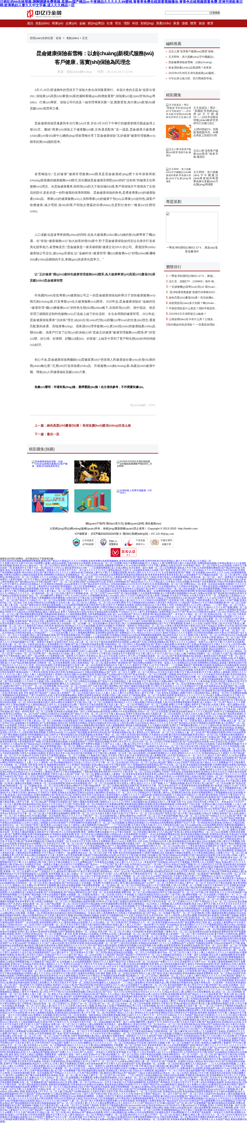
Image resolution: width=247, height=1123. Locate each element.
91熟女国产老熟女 (162, 813)
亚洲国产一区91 (117, 767)
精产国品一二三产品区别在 (140, 748)
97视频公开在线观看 (76, 806)
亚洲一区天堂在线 (83, 834)
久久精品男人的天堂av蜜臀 (183, 915)
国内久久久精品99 (12, 744)
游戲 (185, 23)
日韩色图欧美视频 (149, 808)
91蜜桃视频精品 (82, 957)
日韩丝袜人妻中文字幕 (95, 572)
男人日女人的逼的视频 (144, 1005)
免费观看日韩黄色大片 (116, 565)
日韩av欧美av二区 (24, 623)
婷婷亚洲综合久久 (70, 565)
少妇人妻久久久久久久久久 (129, 862)
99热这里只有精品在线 (22, 950)
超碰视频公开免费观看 (26, 723)
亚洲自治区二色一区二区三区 (213, 848)
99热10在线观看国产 (157, 600)
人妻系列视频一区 (17, 579)
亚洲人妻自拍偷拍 (51, 883)
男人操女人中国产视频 (227, 600)
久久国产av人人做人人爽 (173, 653)
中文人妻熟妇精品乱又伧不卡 (116, 570)
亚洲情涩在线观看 (162, 795)
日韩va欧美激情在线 (158, 628)
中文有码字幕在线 (180, 730)
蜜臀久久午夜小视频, (179, 704)
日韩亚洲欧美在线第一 (152, 621)
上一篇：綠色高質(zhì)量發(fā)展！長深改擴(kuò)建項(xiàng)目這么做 (83, 425)
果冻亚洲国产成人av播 (232, 686)
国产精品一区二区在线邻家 (60, 760)
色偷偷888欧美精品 (54, 614)
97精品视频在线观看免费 (82, 901)
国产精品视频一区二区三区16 (62, 903)
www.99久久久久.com (217, 572)
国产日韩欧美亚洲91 (45, 616)
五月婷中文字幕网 (47, 792)
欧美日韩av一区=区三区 (205, 734)
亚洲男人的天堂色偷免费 (69, 855)
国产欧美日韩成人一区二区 (142, 674)
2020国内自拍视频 (203, 632)
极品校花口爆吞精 (169, 658)
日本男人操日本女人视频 (81, 936)
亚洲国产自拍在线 (233, 679)
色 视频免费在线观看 (55, 764)
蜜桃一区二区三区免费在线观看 (83, 607)
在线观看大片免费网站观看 (198, 774)
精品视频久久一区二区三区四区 (168, 827)
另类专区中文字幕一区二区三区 (24, 813)
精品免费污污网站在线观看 (94, 890)
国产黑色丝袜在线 (72, 658)
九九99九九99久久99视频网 (85, 595)
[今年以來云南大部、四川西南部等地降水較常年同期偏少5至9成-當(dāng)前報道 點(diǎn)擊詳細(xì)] (50, 500)
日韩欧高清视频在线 (157, 642)
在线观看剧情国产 (77, 741)
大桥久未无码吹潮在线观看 (65, 649)
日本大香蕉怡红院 (139, 755)
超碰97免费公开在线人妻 (136, 980)
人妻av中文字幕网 (56, 836)
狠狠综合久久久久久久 (189, 753)
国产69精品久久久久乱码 (218, 815)
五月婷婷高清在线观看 (81, 618)
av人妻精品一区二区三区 (98, 602)
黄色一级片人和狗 (83, 711)
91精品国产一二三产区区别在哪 (51, 632)
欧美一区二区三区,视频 (98, 948)
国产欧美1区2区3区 (61, 795)
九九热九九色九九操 (191, 713)
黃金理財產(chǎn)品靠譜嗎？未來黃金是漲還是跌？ (199, 54)
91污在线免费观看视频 (73, 992)
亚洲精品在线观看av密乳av (22, 887)
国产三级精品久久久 (143, 769)
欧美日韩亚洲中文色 (94, 605)
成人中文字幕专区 (13, 716)
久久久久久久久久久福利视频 (188, 806)
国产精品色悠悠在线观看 (152, 927)
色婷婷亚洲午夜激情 (205, 797)
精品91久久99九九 (53, 568)
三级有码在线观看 (81, 987)
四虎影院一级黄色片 (45, 570)
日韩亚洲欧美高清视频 (33, 732)
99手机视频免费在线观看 (126, 808)
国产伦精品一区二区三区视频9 (126, 579)
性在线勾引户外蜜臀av (73, 864)
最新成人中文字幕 (186, 568)
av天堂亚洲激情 (163, 878)
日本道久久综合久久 (79, 716)
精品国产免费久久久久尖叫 (202, 598)
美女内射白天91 (30, 572)
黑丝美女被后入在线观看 (12, 799)
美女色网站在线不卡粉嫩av (117, 1001)
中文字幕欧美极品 (68, 975)
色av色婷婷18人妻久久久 (120, 658)
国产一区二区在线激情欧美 (102, 815)
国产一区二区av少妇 (195, 709)
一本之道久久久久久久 (88, 570)
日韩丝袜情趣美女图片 (77, 600)
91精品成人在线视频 (96, 897)
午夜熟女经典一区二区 (138, 961)
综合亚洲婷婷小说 (200, 829)
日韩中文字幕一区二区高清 (183, 720)
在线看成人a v (169, 776)
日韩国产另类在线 (189, 762)
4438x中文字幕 (138, 646)
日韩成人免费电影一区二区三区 (51, 901)
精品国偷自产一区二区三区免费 (179, 697)
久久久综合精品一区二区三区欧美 (105, 922)
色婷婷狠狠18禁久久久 (148, 846)
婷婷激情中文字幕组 (105, 968)
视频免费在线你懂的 (94, 725)
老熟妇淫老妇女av (144, 605)
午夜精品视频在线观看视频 (24, 588)
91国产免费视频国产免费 (30, 936)
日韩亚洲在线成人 (24, 632)
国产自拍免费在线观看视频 (202, 880)
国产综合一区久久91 (113, 992)
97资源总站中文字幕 (207, 878)
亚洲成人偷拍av (210, 910)
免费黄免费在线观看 (197, 646)
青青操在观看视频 (51, 605)
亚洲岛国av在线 (89, 616)
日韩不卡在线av (227, 811)
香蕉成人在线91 (188, 767)
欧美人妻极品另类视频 (19, 783)
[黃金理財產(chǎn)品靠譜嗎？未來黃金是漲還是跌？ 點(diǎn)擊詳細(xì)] (92, 471)
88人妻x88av (30, 792)
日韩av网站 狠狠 (99, 716)
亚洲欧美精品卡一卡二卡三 (205, 839)
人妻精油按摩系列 (122, 577)
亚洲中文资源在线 (135, 713)
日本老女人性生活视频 (177, 581)
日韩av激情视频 (170, 751)
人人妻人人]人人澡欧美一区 (38, 762)
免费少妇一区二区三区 (119, 850)
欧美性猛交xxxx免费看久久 (31, 843)
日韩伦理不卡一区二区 (147, 954)
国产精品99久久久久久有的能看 (222, 746)
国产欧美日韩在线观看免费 (213, 959)
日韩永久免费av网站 (163, 681)
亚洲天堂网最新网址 (201, 792)
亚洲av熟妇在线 (11, 758)
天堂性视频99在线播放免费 (83, 822)
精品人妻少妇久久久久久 (132, 600)
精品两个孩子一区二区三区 (58, 581)
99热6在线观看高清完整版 (117, 827)
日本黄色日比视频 (50, 744)
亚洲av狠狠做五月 (224, 660)
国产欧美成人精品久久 (222, 785)
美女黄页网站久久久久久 (192, 924)
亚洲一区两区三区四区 (227, 1001)
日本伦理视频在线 (188, 848)
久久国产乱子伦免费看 (100, 978)
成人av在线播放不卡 (189, 574)
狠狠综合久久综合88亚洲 (198, 890)
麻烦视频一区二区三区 (171, 975)
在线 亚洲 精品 (61, 660)
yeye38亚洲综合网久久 (162, 616)
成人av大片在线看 (108, 656)
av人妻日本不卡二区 (62, 952)
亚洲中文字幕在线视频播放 (67, 771)
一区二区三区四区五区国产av (132, 968)
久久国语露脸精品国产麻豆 (93, 751)
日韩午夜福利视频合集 (88, 899)
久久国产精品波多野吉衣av (105, 987)
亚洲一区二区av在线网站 (23, 811)
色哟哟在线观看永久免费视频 (89, 637)
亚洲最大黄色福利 (183, 866)
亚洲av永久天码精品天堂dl (26, 864)
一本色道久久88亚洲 (118, 649)
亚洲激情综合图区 (117, 669)
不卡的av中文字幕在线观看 (218, 883)
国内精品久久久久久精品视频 (80, 625)
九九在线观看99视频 (148, 593)
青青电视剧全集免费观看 (110, 697)
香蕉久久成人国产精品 (150, 973)
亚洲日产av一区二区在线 (22, 730)
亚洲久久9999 (156, 588)
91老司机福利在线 (199, 850)
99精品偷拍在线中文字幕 (159, 892)
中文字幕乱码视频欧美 (214, 602)
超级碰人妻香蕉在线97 (117, 646)
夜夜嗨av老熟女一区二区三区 (202, 683)
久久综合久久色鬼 (235, 966)
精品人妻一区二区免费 (29, 897)
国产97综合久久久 (84, 688)
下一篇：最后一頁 (47, 434)
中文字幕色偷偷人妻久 (15, 656)
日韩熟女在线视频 (87, 681)
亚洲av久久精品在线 (233, 822)
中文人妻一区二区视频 (26, 996)
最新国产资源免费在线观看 (197, 665)
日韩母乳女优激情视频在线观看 (20, 978)
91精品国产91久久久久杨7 (126, 621)
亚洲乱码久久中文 (15, 1001)
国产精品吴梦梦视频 (45, 746)
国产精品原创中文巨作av (96, 584)
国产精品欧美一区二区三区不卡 (44, 737)
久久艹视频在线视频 (173, 783)
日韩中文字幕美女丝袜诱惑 (209, 978)
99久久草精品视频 (15, 704)
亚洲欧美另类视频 (126, 945)
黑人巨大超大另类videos (132, 818)
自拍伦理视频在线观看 (209, 968)
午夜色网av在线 (162, 707)
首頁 (58, 38)
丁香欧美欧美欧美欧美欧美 (220, 639)
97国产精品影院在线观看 (202, 855)
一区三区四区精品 (103, 952)
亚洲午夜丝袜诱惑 (208, 795)
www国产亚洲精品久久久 (31, 943)
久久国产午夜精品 (199, 901)
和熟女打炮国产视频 (182, 864)
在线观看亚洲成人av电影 (146, 570)
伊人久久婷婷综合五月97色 (208, 864)
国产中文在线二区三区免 (172, 764)
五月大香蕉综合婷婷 (45, 623)
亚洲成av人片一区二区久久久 (131, 586)
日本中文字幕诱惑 (49, 755)
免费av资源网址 (115, 679)
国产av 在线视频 (99, 767)
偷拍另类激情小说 (94, 859)
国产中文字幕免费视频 (170, 623)
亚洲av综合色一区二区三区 (222, 614)
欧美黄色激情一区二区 (161, 980)
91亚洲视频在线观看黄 (224, 908)
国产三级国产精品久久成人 (133, 739)
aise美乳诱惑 (118, 602)
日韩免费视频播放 (97, 614)
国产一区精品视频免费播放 (56, 927)
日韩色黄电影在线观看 (203, 748)
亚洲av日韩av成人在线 (50, 848)
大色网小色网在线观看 (184, 878)
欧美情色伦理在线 (97, 732)
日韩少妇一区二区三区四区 (143, 762)
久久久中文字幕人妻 (208, 927)
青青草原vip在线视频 (11, 688)
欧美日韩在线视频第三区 (80, 730)
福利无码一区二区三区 (181, 996)
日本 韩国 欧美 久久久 (215, 892)
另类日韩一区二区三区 (109, 931)
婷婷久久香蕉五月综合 (22, 651)
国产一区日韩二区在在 (24, 806)
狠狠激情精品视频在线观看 (138, 804)
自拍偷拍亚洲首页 (163, 871)
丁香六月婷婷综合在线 (40, 695)
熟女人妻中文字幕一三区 (147, 693)
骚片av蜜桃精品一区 (138, 903)
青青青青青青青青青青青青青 (163, 574)
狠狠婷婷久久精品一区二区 (180, 797)
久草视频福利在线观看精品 (14, 695)
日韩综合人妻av (108, 746)
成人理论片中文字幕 (137, 744)
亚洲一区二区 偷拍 (213, 609)
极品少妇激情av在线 (42, 917)
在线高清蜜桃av (86, 734)
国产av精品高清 (145, 690)
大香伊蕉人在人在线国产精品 (205, 862)
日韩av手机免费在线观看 (230, 581)
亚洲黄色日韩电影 (53, 584)
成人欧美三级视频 (159, 595)
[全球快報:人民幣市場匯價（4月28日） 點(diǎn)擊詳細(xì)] (135, 500)
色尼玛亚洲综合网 (49, 998)
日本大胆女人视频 (118, 890)
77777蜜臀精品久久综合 (207, 876)
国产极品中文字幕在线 (51, 996)
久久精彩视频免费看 (76, 614)
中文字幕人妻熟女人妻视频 (216, 672)
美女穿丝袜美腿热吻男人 (131, 853)
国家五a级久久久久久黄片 (62, 878)
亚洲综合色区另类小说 (57, 753)
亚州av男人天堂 (45, 829)
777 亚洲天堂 (127, 987)
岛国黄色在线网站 (77, 723)
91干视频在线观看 (171, 799)
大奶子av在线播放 (197, 727)
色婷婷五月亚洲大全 (162, 1003)
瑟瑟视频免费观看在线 (167, 834)
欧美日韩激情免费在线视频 (228, 996)
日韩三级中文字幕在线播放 (55, 862)
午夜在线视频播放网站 (64, 695)
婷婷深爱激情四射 (29, 980)
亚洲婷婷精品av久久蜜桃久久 (217, 753)
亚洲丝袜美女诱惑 (156, 649)
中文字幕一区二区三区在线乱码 (112, 762)
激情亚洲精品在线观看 (75, 922)
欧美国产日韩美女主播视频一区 (90, 628)
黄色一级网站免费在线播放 (95, 832)
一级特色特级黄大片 (141, 836)
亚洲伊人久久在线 (193, 623)
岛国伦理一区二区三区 (148, 815)
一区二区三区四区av (10, 607)
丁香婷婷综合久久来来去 (172, 887)
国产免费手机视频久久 (63, 869)
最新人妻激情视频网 (221, 961)
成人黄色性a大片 (141, 732)
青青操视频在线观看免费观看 (198, 973)
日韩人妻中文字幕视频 (71, 593)
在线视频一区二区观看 (191, 609)
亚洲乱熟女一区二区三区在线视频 (146, 890)
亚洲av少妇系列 (58, 669)
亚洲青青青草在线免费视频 (195, 785)
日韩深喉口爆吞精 (146, 832)
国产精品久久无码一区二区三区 (86, 713)
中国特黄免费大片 (205, 600)
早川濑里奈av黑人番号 (104, 727)
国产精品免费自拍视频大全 (142, 663)
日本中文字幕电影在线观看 (120, 605)
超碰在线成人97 (11, 669)
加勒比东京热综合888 (26, 848)
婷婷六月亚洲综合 (88, 656)
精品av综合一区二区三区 (179, 818)
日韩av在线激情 (206, 744)
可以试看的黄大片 (39, 690)
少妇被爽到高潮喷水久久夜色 (110, 688)
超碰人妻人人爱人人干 (75, 653)
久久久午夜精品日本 (31, 859)
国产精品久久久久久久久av (157, 667)
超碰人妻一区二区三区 (121, 885)
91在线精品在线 (47, 920)
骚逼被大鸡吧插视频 (135, 725)
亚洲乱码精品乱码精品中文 (14, 771)
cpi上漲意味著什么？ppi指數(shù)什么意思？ (195, 70)
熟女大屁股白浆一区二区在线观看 (162, 713)
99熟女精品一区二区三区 (151, 625)
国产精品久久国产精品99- (159, 788)
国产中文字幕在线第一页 (156, 996)
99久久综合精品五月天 (162, 688)
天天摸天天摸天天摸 (141, 825)
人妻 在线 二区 (15, 605)
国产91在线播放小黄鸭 (102, 737)
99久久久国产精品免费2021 (87, 1001)
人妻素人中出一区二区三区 (230, 853)
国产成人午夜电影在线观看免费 (87, 644)
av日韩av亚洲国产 (138, 565)
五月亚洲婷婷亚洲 (171, 572)
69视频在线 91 (190, 959)
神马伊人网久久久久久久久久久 (144, 572)
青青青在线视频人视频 (173, 693)
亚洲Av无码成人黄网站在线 (218, 658)
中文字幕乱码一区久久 (111, 760)
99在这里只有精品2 (206, 625)
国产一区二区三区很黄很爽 (42, 686)
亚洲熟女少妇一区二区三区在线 (66, 579)
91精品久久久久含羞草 (180, 632)
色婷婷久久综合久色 (216, 769)
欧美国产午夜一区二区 (230, 656)
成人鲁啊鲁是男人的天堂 (162, 755)
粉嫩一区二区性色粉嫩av (94, 623)
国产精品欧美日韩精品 (224, 593)
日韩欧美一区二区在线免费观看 (53, 663)
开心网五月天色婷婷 (161, 686)
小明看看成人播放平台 (129, 839)
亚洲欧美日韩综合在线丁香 (97, 799)
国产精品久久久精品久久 (28, 600)
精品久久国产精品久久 (219, 755)
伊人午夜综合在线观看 (91, 565)
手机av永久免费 (163, 748)
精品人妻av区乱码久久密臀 (212, 720)
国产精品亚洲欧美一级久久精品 (73, 920)
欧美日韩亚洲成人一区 (159, 806)
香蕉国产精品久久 (221, 808)
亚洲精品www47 (74, 672)
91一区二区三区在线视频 (53, 929)
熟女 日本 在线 (24, 602)
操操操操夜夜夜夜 (204, 660)
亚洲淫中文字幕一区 (150, 785)
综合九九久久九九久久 (77, 776)
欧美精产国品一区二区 (197, 565)
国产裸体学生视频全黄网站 (155, 727)
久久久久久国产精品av (56, 936)
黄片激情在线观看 (82, 630)
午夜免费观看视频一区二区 (31, 739)
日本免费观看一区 (99, 598)
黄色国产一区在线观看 (26, 922)
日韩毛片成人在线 (212, 713)
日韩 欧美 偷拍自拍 (54, 625)
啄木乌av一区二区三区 (128, 727)
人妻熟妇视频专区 (12, 676)
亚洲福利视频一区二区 (122, 630)
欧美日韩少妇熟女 (185, 688)
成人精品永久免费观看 (73, 906)
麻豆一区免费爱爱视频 (158, 591)
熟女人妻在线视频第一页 (149, 637)
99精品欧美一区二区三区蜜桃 (21, 785)
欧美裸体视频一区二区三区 (169, 584)
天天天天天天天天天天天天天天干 (43, 697)
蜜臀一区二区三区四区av (221, 618)
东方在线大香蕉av (17, 966)
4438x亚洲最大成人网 (157, 982)
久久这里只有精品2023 (137, 595)
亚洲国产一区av (147, 834)
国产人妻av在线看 (54, 943)
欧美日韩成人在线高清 (99, 621)
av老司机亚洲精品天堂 (90, 998)
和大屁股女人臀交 (151, 776)
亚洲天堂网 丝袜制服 (10, 646)
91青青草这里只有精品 (187, 644)
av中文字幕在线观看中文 (54, 897)
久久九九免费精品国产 (82, 862)
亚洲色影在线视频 (63, 711)
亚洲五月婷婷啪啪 (116, 581)
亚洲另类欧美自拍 (168, 857)
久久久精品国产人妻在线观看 (58, 628)
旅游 (202, 23)
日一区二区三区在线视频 (46, 707)
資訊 (30, 23)
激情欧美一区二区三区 (137, 616)
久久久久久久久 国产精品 (66, 890)
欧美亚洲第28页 (80, 718)
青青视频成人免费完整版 (158, 612)
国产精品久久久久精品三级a (110, 994)
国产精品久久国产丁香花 (36, 676)
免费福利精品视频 (207, 563)
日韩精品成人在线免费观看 (124, 834)
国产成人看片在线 (119, 864)
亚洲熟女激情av (211, 987)
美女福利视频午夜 (176, 985)
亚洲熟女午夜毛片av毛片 (214, 771)
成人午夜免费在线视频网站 (174, 593)
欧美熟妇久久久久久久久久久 (190, 695)
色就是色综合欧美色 (211, 822)
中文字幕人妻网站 (158, 565)
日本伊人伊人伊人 (128, 656)
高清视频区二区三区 (70, 586)
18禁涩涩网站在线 (109, 607)
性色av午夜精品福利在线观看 (102, 612)
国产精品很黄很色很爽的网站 (46, 658)
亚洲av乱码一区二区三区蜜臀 (106, 563)
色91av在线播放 (116, 651)
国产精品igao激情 (141, 897)
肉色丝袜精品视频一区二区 (127, 776)
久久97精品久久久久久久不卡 (146, 959)
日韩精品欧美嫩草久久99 (30, 591)
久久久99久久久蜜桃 (32, 681)
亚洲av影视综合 (182, 1003)
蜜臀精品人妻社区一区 (188, 873)
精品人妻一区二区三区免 (161, 700)
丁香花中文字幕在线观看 (90, 704)
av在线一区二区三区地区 (77, 767)
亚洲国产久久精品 (110, 869)
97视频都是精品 (214, 924)
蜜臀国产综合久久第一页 (187, 822)
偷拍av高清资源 (101, 711)
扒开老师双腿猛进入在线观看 (32, 873)
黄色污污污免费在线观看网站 (76, 971)
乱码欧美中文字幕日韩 (46, 832)
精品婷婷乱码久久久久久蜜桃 (177, 635)
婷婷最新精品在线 (39, 637)
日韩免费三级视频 (166, 674)
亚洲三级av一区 (179, 727)
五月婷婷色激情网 (9, 753)
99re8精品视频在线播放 (86, 915)
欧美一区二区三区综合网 (50, 785)
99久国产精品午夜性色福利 (102, 945)
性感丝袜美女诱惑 (53, 945)
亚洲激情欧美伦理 (177, 994)
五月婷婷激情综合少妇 (175, 598)
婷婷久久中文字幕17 (141, 957)
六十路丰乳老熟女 (231, 989)
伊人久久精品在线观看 (184, 869)
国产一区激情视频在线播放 (62, 758)
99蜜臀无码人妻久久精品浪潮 (180, 563)
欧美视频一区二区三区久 (28, 1005)
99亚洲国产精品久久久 (75, 639)
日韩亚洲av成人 (61, 966)
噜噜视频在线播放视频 (57, 727)
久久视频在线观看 (117, 572)
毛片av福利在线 (192, 825)
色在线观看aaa (212, 686)
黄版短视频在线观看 (58, 618)
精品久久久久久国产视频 (219, 607)
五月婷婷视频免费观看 (208, 568)
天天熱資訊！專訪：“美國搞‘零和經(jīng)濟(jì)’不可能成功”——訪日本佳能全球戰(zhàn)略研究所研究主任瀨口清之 (205, 115)
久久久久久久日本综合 (61, 637)
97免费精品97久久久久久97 (107, 980)
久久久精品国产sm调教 (161, 866)
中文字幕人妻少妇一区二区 (36, 720)
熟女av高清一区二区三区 (86, 700)
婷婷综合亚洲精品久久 (31, 584)
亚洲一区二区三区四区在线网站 (144, 771)
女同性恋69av (132, 992)
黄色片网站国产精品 (54, 857)
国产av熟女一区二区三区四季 (25, 653)
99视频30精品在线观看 (66, 876)
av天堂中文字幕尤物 (127, 855)
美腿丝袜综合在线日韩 (225, 866)
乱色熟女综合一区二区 (11, 825)
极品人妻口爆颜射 (131, 880)
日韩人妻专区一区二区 (205, 635)
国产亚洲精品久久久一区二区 (90, 679)
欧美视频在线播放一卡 (135, 660)
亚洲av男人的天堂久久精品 (149, 598)
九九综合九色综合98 (98, 908)
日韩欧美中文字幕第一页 (208, 788)
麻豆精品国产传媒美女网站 (169, 950)
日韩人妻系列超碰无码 (146, 857)
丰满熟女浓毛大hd (26, 815)
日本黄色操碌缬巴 (63, 665)
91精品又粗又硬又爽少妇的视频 (164, 679)
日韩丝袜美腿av (119, 584)
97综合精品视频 (151, 683)
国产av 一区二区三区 (159, 760)
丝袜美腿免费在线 (115, 941)
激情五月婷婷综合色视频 (34, 758)
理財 (127, 23)
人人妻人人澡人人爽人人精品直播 (140, 998)
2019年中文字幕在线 (99, 653)
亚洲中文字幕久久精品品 (210, 869)
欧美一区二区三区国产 (95, 593)
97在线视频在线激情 (157, 646)
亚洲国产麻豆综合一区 (181, 628)
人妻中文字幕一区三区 (26, 802)
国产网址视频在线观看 (22, 616)
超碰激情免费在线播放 (171, 808)
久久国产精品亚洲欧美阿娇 (22, 663)
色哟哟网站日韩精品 (53, 574)
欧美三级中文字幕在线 (209, 767)
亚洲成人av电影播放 (189, 897)
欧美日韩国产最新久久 (15, 737)
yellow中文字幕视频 (178, 862)
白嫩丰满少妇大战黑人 (115, 806)
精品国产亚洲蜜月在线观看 (53, 802)
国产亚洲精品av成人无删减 (117, 950)
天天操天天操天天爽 (206, 697)
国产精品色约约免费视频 (140, 871)
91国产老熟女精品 (203, 866)
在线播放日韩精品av (120, 635)
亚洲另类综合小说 (72, 799)
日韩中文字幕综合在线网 (21, 660)
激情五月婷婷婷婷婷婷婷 (200, 964)
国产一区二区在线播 (220, 783)
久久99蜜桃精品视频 (118, 751)
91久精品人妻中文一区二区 (189, 883)
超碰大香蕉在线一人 (204, 982)
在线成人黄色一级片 (221, 704)
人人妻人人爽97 (192, 975)
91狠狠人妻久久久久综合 (37, 973)
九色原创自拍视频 (113, 998)
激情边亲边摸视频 (32, 646)
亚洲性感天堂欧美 (233, 739)
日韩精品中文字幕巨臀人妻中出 (154, 792)
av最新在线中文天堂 (14, 866)
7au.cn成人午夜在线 (90, 876)
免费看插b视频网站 (234, 825)
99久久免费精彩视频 (235, 693)
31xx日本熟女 (141, 723)
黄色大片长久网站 (86, 797)
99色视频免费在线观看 (66, 651)
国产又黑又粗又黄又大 (193, 607)
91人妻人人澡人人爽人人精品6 (29, 674)
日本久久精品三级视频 (35, 822)
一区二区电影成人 (220, 595)
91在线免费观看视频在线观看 (183, 702)
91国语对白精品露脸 (89, 903)
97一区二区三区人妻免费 (192, 857)
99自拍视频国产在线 (235, 978)
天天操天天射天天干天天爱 (55, 667)
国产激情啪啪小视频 (205, 628)
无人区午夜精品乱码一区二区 (161, 651)
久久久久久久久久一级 (124, 929)
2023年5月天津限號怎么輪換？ (187, 313)
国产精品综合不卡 (98, 873)
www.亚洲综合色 (230, 612)
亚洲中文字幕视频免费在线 (183, 725)
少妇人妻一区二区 (83, 642)
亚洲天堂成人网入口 (118, 623)
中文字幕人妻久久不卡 (147, 653)
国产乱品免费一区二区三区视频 (47, 968)
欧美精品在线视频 (183, 669)
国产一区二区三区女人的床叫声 (220, 806)
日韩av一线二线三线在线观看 (180, 588)
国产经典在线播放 (155, 934)
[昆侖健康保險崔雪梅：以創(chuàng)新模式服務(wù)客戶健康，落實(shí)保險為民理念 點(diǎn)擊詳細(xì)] (50, 471)
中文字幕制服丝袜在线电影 (140, 602)
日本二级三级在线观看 (133, 753)
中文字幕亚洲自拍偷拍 (188, 781)
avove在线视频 (65, 957)
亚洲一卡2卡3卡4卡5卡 (100, 577)
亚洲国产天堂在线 (122, 707)
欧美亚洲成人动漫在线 (189, 776)
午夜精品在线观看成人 (11, 822)
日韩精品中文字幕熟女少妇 (31, 727)
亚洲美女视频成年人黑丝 (221, 646)
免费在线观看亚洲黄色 (89, 695)
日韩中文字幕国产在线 (15, 971)
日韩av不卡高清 (69, 850)
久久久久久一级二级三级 (187, 616)
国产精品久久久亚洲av (118, 676)
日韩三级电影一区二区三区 (177, 637)
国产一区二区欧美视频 (147, 843)
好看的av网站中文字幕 (184, 667)
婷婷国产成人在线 (229, 813)
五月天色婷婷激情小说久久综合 (189, 639)
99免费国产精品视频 (10, 797)
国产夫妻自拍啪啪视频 (91, 843)
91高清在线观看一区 (23, 746)
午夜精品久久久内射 (59, 989)
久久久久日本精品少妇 (51, 577)
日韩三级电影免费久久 (90, 720)
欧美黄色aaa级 (200, 931)
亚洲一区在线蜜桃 (9, 989)
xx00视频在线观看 (121, 848)
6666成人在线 (92, 746)
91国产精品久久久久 (30, 927)
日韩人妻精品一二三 (206, 605)
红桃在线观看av (138, 649)
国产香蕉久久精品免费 (162, 644)
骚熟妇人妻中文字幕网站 (25, 992)
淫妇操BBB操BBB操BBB (40, 818)
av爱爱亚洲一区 (203, 688)
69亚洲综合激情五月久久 (107, 985)
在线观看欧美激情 (190, 771)
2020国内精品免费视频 (206, 790)
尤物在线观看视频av (95, 672)
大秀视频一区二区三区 (133, 876)
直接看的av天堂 (88, 697)
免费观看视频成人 (109, 700)
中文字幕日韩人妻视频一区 (107, 753)
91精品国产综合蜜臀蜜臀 (19, 906)
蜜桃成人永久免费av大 (24, 885)
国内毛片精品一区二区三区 (80, 857)
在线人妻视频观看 (115, 725)
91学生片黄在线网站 (203, 579)
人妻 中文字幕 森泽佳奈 (29, 628)
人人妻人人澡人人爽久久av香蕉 (117, 693)
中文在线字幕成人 (232, 623)
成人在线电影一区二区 (68, 623)
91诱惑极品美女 (101, 630)
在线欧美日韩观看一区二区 (133, 700)
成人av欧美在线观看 (180, 903)
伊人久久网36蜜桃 (114, 859)
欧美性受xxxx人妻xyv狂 (25, 565)
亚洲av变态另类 (57, 672)
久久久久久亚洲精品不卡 (101, 887)
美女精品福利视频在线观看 (217, 920)
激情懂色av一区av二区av (113, 871)
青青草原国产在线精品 (155, 862)
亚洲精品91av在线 (157, 660)
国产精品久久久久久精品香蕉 (203, 994)
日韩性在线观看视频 (32, 639)
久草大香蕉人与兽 (164, 605)
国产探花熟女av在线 (184, 723)
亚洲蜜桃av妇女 (165, 929)
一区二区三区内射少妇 (212, 781)
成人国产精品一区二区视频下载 (45, 769)
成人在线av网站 (119, 568)
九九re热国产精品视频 (60, 630)
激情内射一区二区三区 (46, 593)
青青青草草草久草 (84, 781)
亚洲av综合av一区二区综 (48, 839)
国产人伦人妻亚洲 (117, 873)
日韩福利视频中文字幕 (22, 642)
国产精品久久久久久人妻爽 (191, 769)
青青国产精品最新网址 (66, 751)
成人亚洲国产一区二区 (68, 693)
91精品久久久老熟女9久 (49, 811)
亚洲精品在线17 (131, 778)
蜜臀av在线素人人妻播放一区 (110, 774)
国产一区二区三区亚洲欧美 (190, 913)
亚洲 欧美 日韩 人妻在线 (182, 600)
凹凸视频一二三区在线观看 (95, 635)
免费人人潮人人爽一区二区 (73, 621)
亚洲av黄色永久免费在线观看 (57, 700)
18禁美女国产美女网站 (153, 778)
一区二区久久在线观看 (17, 635)
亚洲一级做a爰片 (158, 917)
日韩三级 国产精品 (223, 843)
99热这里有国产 (192, 910)
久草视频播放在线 (231, 788)
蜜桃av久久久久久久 (28, 998)
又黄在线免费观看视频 (207, 588)
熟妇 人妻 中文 (31, 929)
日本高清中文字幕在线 (205, 669)
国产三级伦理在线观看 (125, 943)
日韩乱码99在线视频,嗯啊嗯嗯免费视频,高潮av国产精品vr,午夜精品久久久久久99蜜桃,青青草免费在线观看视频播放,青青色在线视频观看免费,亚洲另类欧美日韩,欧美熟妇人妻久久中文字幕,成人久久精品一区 (105, 561)
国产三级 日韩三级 (174, 894)
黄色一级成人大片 (166, 663)
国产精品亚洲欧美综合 (75, 892)
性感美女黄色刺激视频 (182, 718)
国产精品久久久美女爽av (70, 778)
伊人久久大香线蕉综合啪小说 (168, 825)
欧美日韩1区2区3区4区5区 (197, 808)
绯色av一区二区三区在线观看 (153, 711)
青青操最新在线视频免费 (199, 764)
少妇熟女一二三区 (189, 751)
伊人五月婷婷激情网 (69, 832)
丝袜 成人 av (113, 614)
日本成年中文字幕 (128, 781)
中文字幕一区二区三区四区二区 (156, 936)
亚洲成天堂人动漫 (104, 1005)
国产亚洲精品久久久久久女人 (140, 859)
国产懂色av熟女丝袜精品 (96, 579)
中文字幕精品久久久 (34, 938)
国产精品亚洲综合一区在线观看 (178, 630)
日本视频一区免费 (91, 883)
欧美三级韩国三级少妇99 (215, 957)
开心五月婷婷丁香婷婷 (135, 679)
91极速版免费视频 (70, 744)
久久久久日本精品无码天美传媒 (220, 570)
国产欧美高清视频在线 (68, 635)
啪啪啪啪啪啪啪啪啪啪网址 (144, 623)
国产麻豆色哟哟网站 (202, 820)
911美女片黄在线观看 (87, 871)
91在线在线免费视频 (137, 964)
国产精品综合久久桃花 (144, 577)
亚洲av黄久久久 (230, 862)
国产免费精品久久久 (125, 632)
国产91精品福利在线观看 (196, 741)
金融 (82, 23)
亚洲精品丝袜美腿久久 (68, 616)
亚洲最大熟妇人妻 (111, 695)
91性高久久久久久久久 (122, 598)
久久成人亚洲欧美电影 (33, 679)
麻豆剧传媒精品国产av (137, 883)
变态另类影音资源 (26, 598)
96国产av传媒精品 (93, 827)
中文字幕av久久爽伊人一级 (56, 853)
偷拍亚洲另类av (73, 568)
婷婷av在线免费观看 (76, 783)
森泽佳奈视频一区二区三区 (60, 679)
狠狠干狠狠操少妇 (154, 853)
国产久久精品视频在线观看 (232, 669)
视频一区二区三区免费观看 (162, 568)
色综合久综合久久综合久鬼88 (152, 632)
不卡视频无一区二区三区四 (93, 850)
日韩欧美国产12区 (184, 804)
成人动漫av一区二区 (210, 702)
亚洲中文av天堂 (225, 625)
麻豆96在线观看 (128, 607)
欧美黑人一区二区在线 (92, 588)
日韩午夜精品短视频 (98, 741)
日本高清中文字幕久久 (22, 570)
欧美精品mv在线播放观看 (225, 665)
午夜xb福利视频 (169, 815)
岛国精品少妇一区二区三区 (78, 980)
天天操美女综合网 (67, 704)
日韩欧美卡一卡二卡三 (82, 591)
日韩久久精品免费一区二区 (93, 651)
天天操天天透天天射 (118, 755)
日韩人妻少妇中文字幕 (29, 700)
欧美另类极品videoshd (167, 922)
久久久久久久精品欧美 (139, 795)
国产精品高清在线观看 (188, 690)
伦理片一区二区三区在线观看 (192, 651)
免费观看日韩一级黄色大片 (64, 656)
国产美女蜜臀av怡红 (190, 922)
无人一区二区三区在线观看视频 (217, 980)
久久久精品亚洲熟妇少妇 (225, 716)
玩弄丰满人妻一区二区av (173, 683)
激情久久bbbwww (53, 908)
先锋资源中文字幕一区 (111, 660)
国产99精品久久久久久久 (26, 808)
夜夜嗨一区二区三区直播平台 (18, 871)
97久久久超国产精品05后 (159, 876)
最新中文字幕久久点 (143, 665)
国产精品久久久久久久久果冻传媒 (192, 681)
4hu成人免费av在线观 (200, 593)
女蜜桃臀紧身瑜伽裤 (87, 758)
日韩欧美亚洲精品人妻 (101, 683)
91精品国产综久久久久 (225, 774)
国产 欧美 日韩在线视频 (20, 707)
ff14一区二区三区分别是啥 (63, 676)
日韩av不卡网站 (126, 618)
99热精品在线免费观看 (111, 574)
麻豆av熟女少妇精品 (234, 924)
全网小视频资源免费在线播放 (127, 799)
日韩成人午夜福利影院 (29, 725)
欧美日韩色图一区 (74, 859)
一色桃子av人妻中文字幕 (147, 630)
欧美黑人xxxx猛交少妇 (112, 595)
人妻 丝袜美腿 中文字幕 (139, 681)
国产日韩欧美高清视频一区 (230, 797)
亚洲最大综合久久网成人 (67, 917)
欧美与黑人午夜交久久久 (146, 658)
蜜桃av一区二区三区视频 (72, 755)
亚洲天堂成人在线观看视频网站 (173, 577)
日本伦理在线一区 (158, 915)
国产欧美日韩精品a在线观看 (39, 751)
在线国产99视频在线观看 (200, 943)
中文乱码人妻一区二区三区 (70, 602)
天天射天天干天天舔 (79, 841)
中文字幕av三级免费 (38, 579)
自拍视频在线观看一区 (160, 968)
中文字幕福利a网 (151, 758)
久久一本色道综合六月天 (227, 802)
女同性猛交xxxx (226, 635)
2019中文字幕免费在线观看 (17, 709)
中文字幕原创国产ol (119, 764)
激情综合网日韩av (158, 716)
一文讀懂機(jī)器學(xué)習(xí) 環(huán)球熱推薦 (198, 286)
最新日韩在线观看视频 (199, 778)
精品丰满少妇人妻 (174, 992)
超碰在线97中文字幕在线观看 (120, 637)
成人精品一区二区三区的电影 (226, 992)
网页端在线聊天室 (129, 785)
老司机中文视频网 (181, 839)
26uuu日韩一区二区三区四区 (72, 686)
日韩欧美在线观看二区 (208, 612)
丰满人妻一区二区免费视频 (27, 850)
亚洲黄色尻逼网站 (204, 996)
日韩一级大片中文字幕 (31, 781)
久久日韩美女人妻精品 (40, 771)
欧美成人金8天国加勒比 (20, 795)
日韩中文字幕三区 (226, 598)
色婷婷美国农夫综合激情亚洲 (206, 730)
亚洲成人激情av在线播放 (83, 880)
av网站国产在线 (138, 642)
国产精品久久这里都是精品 (161, 586)
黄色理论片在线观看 (48, 586)
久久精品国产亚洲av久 (189, 602)
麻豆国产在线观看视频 (86, 739)
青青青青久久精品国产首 (135, 588)
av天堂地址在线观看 (16, 774)
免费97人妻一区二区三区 (152, 797)
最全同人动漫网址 (19, 637)
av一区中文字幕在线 (101, 920)
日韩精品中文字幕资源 (138, 688)
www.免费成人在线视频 (203, 941)
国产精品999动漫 (230, 568)
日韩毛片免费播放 (100, 841)
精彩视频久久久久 (135, 651)
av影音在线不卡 (177, 565)
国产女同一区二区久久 (118, 672)
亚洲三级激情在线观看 (124, 901)
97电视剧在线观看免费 (208, 723)
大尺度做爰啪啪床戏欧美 (187, 980)
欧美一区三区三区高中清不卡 (178, 790)
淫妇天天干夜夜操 (148, 781)
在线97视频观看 (175, 649)
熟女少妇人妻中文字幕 (95, 829)
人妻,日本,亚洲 (69, 934)
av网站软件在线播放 (158, 820)
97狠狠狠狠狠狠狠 (163, 669)
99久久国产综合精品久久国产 (231, 941)
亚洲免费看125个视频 (58, 644)
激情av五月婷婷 (113, 588)
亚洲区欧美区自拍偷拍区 (177, 829)
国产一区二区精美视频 (126, 936)
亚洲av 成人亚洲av (27, 931)
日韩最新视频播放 (68, 950)
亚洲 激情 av (155, 964)
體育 (193, 23)
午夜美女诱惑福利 (51, 725)
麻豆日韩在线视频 (222, 804)
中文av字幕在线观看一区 (123, 832)
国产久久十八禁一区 (154, 989)
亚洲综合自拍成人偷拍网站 (91, 792)
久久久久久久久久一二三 (162, 744)
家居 (176, 23)
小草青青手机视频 (185, 1001)
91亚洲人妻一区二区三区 (13, 644)
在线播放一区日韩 (182, 579)
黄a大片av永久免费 (121, 841)
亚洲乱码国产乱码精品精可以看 (89, 581)
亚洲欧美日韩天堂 (181, 792)
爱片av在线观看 (8, 725)
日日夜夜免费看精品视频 (54, 741)
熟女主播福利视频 (24, 832)
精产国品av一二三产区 (97, 864)
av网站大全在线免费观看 (123, 711)
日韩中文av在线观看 (221, 565)
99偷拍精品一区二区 (115, 644)
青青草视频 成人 (57, 873)
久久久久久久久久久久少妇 (102, 639)
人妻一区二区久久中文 (191, 658)
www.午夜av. (220, 632)
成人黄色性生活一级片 (127, 811)
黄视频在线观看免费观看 (133, 591)
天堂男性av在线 (54, 732)
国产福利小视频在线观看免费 (134, 686)
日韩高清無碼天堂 (172, 741)
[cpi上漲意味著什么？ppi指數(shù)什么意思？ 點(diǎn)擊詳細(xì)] (92, 500)
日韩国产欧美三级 (212, 623)
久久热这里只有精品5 (105, 618)
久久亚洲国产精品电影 (78, 764)
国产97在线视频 (47, 778)
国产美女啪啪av (126, 709)
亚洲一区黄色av (203, 804)
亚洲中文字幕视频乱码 (111, 915)
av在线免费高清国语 (212, 825)
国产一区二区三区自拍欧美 (102, 783)
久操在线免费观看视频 (227, 744)
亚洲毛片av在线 (153, 697)
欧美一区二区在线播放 (104, 609)
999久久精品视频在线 (138, 644)
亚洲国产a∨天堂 (8, 943)
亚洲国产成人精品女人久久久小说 (88, 966)
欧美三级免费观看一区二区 (227, 906)
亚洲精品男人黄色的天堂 (232, 751)
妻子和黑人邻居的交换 (226, 934)
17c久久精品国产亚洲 (167, 832)
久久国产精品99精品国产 (26, 683)
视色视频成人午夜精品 (162, 676)
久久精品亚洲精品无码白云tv (149, 894)
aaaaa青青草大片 (73, 584)
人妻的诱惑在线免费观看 (28, 853)
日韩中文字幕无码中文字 (231, 795)
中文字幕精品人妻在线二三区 (147, 850)
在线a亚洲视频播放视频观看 (146, 635)
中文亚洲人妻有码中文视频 (59, 915)
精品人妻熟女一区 (215, 693)
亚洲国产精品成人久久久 (40, 899)
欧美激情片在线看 (144, 618)
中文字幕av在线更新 (190, 672)
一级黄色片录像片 (44, 642)
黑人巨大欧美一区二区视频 (188, 885)
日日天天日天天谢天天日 (141, 584)
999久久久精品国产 (134, 697)
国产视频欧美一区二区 (46, 788)
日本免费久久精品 (180, 760)
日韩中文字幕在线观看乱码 (63, 734)
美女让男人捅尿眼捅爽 (220, 954)
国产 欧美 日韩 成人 (171, 570)
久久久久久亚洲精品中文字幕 (188, 686)
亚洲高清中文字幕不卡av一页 (28, 568)
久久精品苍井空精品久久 (185, 795)
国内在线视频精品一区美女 (81, 913)
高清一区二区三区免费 (41, 711)
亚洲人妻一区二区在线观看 (88, 665)
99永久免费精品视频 (133, 563)
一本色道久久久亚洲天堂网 (154, 737)
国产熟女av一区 (79, 667)
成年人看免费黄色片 (106, 913)
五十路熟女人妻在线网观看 (82, 825)
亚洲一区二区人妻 (184, 700)
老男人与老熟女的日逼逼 (73, 612)
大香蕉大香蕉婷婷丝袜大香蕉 (180, 625)
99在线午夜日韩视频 (81, 753)
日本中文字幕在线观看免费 (101, 811)
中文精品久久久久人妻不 (131, 612)
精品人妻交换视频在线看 (43, 635)
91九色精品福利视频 (180, 820)
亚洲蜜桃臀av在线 (209, 751)
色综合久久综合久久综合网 (164, 848)
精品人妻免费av (225, 922)
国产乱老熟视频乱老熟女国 (53, 723)
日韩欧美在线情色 (230, 588)
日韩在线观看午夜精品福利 (14, 672)
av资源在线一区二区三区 (135, 866)
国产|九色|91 (33, 799)
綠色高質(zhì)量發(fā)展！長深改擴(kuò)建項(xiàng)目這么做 (205, 297)
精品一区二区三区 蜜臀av (70, 746)
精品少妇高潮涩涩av (33, 915)
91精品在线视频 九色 (156, 702)
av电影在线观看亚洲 (31, 574)
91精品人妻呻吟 (98, 669)
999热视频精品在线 (38, 734)
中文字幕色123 (14, 792)
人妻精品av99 (13, 859)
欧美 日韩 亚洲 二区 (104, 730)
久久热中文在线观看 (233, 642)
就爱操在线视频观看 (52, 646)
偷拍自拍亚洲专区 (48, 975)
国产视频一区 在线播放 (193, 572)
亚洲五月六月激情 (42, 709)
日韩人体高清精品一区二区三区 (87, 663)
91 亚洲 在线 (154, 941)
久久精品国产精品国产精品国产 (118, 954)
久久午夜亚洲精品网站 (119, 829)
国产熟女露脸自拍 (135, 994)
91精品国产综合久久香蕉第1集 (137, 614)
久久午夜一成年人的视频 (195, 954)
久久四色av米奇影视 (186, 586)
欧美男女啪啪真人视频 (146, 938)
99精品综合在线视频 (44, 602)
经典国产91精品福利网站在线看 (33, 609)
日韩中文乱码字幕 (199, 621)
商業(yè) (57, 23)
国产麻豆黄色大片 (49, 572)
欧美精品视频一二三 (184, 788)
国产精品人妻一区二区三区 (230, 748)
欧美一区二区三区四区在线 (175, 941)
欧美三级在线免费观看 (206, 630)
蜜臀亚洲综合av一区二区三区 (86, 853)
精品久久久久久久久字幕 (74, 815)
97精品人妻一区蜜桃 (99, 769)
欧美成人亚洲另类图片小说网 (112, 795)
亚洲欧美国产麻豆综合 (26, 621)
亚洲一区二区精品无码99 (124, 973)
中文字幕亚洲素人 (163, 885)
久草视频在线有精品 (81, 727)
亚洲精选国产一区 (12, 987)
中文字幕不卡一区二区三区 (138, 813)
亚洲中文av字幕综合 (89, 975)
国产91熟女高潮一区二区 (81, 804)
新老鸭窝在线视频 (44, 876)
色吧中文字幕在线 (44, 651)
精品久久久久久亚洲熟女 (223, 621)
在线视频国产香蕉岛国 (99, 848)
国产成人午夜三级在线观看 (187, 813)
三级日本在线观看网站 (127, 927)
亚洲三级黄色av (222, 964)
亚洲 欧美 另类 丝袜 (49, 588)
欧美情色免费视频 (141, 827)
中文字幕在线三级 (140, 676)
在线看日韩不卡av (63, 642)
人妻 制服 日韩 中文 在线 (182, 716)
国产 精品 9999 (83, 609)
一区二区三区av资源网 (53, 600)
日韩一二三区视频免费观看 (96, 568)
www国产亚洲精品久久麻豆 (34, 748)
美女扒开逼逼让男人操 (226, 579)
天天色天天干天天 (66, 570)
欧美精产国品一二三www (116, 917)
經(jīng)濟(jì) (96, 23)
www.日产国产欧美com (184, 612)
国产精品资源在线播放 (196, 649)
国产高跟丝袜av (32, 605)
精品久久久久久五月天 (161, 723)
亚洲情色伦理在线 (113, 778)
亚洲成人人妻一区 (135, 788)
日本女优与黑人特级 (194, 746)
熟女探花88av (182, 676)
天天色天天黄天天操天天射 (78, 924)
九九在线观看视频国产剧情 (84, 961)
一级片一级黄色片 (225, 577)
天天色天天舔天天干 (199, 595)
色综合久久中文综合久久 (54, 804)
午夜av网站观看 (111, 720)
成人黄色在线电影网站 (191, 832)
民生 (118, 23)
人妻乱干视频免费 (204, 718)
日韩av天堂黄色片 (182, 936)
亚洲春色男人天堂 (109, 739)
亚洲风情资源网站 (26, 718)
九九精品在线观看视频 (135, 760)
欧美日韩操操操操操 (212, 679)
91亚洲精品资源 (232, 609)
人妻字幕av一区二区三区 (57, 591)
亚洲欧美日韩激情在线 (181, 982)
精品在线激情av (217, 649)
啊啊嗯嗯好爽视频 (56, 607)
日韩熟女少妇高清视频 (111, 989)
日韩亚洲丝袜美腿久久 (75, 908)
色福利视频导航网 (104, 857)
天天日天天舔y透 (95, 646)
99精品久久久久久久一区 (21, 593)
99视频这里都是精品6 (74, 811)
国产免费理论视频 (90, 744)
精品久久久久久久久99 (34, 607)
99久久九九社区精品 (192, 570)
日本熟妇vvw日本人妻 (160, 841)
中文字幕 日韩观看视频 (78, 959)
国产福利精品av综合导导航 (158, 579)
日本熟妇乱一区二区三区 (28, 883)
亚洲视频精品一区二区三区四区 (81, 574)
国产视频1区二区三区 (180, 737)
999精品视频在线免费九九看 (174, 998)
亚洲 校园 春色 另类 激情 (21, 693)
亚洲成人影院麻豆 (148, 855)
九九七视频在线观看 (157, 725)
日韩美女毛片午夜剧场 (122, 653)
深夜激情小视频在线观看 (177, 853)
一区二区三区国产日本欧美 (68, 829)
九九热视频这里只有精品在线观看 (76, 788)
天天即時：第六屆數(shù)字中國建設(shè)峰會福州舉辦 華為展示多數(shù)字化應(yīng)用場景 (205, 178)
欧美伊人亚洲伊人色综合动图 (61, 674)
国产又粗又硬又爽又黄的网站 (103, 686)
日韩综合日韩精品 (227, 697)
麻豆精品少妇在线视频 (203, 841)
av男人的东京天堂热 (156, 994)
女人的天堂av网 (237, 644)
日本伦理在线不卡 (171, 785)
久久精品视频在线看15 (107, 591)
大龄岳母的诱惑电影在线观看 (217, 616)
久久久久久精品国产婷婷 (206, 711)
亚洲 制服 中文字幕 (220, 998)
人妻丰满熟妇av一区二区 (176, 850)
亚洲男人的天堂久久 (10, 732)
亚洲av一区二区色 (9, 980)
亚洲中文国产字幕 (17, 878)
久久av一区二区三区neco (93, 649)
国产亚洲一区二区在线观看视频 (104, 892)
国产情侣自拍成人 (71, 883)
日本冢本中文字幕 (83, 952)
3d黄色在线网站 (11, 574)
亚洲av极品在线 (199, 618)
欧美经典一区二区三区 (202, 577)
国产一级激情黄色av (45, 957)
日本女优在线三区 (9, 827)
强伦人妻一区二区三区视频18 (97, 702)
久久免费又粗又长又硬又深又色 (16, 563)
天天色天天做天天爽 (168, 672)
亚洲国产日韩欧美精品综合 (50, 776)
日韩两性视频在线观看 (224, 764)
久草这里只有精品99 (166, 602)
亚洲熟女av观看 (180, 707)
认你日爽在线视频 (139, 899)
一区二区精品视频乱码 (149, 607)
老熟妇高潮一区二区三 (108, 790)
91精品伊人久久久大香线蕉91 (55, 910)
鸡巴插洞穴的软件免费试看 (98, 707)
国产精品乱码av (134, 581)
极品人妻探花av (51, 612)
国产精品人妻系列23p (209, 971)
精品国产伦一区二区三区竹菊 (188, 892)
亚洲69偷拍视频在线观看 (208, 591)
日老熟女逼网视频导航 (17, 961)
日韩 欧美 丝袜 (203, 716)
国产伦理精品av (77, 897)
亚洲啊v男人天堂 (132, 758)
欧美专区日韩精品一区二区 (17, 713)
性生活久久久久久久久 (152, 992)
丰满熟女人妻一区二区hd (188, 732)
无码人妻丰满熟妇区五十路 (165, 609)
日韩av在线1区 (94, 992)
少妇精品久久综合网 (168, 767)
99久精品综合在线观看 (229, 936)
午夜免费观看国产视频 (29, 741)
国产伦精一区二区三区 (81, 774)
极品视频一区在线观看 (228, 628)
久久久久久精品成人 (154, 581)
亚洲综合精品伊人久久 (51, 808)
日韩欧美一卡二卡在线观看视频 (100, 709)
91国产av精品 (39, 713)
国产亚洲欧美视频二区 (75, 577)
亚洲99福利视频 (8, 894)
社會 (110, 23)
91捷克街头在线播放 (58, 713)
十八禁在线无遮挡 (208, 586)
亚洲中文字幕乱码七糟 (122, 938)
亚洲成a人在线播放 (88, 934)
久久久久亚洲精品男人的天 (163, 899)
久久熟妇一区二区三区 (194, 614)
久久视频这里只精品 (32, 625)
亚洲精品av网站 (177, 646)
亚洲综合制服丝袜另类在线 (102, 723)
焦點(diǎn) (43, 23)
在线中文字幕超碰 (131, 695)
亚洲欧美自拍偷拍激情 (180, 711)
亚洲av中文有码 (30, 755)
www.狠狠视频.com (143, 707)
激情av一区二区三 (226, 637)
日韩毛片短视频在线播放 (32, 753)
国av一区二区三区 (53, 639)
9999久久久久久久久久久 (204, 811)
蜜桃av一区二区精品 (135, 910)
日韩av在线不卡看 (178, 917)
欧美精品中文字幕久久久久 (214, 644)
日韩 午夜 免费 (109, 853)
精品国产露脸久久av (168, 762)
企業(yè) (71, 23)
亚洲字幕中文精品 (139, 716)
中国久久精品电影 (195, 693)
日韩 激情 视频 (102, 973)
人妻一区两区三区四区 (88, 869)
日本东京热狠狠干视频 (53, 894)
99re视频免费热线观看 (31, 614)
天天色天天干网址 (179, 595)
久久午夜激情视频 (192, 987)
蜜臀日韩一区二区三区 (35, 790)
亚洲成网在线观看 (104, 632)
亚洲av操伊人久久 (24, 839)
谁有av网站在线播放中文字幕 (66, 702)
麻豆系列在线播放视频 (180, 734)
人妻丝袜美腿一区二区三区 (131, 934)
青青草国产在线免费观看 (203, 581)
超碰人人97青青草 (171, 908)
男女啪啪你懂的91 (63, 762)
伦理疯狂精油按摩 (199, 998)
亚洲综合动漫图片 (105, 625)
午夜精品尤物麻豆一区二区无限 (203, 653)
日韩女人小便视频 (159, 903)
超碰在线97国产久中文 (15, 686)
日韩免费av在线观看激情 (64, 720)
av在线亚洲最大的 (29, 827)
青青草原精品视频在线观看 (194, 834)
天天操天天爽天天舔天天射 (136, 718)
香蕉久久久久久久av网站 (182, 642)
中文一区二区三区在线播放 (162, 873)
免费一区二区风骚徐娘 (214, 938)
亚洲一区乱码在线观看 (213, 584)
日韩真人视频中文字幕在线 (221, 709)
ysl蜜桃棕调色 (101, 834)
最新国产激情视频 (210, 873)
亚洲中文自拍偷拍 (133, 989)
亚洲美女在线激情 (67, 792)
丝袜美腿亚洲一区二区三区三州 (53, 880)
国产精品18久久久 (117, 628)
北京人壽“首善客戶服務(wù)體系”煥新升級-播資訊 (205, 153)
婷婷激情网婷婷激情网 (182, 591)
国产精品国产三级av (45, 693)
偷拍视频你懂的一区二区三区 (208, 818)
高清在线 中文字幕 (119, 716)
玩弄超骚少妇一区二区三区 (176, 811)
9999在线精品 (15, 762)
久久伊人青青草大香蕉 (204, 637)
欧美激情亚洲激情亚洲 (135, 574)
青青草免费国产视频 (64, 899)
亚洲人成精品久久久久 (53, 959)
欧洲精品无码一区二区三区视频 (22, 577)
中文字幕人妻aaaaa (114, 713)
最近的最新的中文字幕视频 (110, 910)
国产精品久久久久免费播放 (214, 762)
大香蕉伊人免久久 (191, 679)
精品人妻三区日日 (129, 720)
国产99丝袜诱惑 (156, 739)
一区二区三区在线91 (48, 565)
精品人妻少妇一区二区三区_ (22, 586)
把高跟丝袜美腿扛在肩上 (223, 1003)
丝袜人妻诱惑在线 (48, 621)
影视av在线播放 (18, 818)
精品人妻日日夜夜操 (165, 769)
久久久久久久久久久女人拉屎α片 (30, 618)
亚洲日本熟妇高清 (73, 827)
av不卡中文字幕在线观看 (120, 966)
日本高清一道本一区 (23, 788)
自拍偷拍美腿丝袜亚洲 (127, 737)
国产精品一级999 (19, 711)
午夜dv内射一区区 (171, 607)
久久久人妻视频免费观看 (81, 632)
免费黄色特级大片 (9, 927)
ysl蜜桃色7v (224, 586)
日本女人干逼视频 (49, 797)
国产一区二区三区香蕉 (161, 883)
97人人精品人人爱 (154, 563)
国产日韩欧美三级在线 (73, 948)
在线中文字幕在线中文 (211, 739)
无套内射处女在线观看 (78, 563)
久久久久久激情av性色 (71, 572)
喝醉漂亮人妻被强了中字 (56, 595)
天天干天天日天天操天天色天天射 (172, 618)
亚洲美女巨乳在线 (182, 748)
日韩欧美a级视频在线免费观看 (148, 829)
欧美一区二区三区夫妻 (31, 857)
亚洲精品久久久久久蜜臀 (140, 669)
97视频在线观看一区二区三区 (216, 574)
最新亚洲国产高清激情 (115, 663)
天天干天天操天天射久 (22, 846)
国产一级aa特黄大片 (52, 653)
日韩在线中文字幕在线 (77, 598)
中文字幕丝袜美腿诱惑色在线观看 (111, 642)
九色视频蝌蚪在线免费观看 (51, 598)
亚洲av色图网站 (70, 697)
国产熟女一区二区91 (24, 776)
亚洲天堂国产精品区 (161, 639)
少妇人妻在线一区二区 (93, 658)
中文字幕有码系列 (137, 873)
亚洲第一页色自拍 (225, 982)
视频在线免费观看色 (222, 890)
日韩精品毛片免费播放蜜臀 (109, 804)
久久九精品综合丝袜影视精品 (27, 612)
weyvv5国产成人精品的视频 (122, 593)
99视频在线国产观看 (110, 866)
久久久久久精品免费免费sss (57, 1001)
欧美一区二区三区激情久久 (175, 901)
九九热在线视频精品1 (35, 716)
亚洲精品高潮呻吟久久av (165, 897)
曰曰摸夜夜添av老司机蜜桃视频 (217, 690)
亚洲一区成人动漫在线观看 (140, 878)
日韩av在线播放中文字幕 (226, 943)
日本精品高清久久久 (227, 563)
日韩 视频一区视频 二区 (38, 866)
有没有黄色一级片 (138, 568)
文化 (39, 31)
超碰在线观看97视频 (223, 688)
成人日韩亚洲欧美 (151, 908)
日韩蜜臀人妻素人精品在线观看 (50, 563)
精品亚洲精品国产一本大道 (168, 614)
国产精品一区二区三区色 (231, 605)
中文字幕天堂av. (167, 781)
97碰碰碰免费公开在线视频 (199, 843)
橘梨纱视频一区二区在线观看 (201, 894)
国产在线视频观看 (53, 892)
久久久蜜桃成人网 (31, 862)
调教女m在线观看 (229, 899)
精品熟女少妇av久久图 (111, 758)
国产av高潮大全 (150, 746)
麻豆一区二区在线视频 (109, 880)
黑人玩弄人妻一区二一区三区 (33, 630)
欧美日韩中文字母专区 (148, 901)
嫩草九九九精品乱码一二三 (74, 683)
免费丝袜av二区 (192, 584)
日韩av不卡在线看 (51, 948)
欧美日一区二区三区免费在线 (181, 927)
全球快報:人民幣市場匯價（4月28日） (191, 75)
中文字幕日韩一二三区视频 (168, 665)
